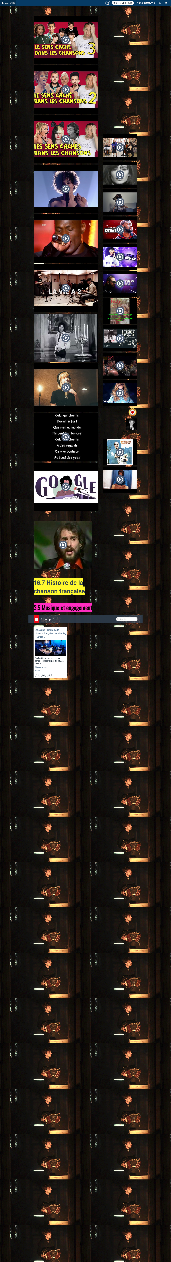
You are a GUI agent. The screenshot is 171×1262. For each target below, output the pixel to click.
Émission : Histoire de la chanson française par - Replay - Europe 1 (50, 633)
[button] (166, 3)
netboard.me (146, 2)
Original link (42, 667)
